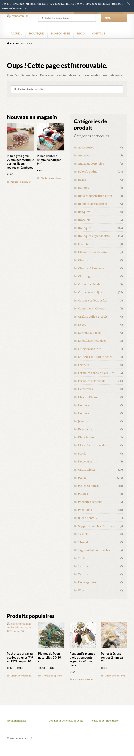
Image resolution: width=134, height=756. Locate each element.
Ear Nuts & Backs (89, 332)
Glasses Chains (88, 397)
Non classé (85, 461)
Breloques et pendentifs (94, 236)
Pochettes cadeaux (90, 501)
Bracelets (84, 219)
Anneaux (84, 155)
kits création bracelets (93, 445)
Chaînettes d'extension (93, 252)
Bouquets (84, 212)
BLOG (80, 33)
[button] (129, 4)
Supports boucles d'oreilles (96, 526)
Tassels (83, 534)
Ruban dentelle (88, 518)
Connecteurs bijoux (91, 292)
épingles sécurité (89, 348)
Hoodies (83, 405)
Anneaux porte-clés (91, 163)
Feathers (84, 365)
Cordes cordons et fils (92, 300)
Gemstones (85, 389)
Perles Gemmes (88, 485)
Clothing (84, 276)
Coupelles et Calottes (92, 308)
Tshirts (83, 566)
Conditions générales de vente (66, 720)
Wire (81, 590)
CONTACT (98, 33)
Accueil (14, 43)
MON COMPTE (60, 33)
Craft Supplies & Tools (93, 316)
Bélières (83, 187)
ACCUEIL (16, 33)
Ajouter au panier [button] (20, 181)
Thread (83, 542)
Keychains (85, 429)
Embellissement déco (92, 340)
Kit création (86, 437)
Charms (83, 260)
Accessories (86, 147)
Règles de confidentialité (104, 720)
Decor (82, 324)
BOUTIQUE (36, 33)
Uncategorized (87, 582)
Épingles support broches (95, 356)
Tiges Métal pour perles (94, 550)
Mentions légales (16, 720)
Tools (82, 558)
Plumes (83, 493)
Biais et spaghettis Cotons (95, 195)
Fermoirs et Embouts (92, 381)
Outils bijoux (86, 469)
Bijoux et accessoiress (93, 203)
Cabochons (85, 244)
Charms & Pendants (91, 268)
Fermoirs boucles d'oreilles (96, 373)
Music (82, 453)
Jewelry (83, 421)
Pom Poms (85, 509)
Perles (82, 477)
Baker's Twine (87, 171)
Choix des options (51, 178)
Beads (82, 179)
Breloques (85, 228)
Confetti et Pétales (90, 284)
